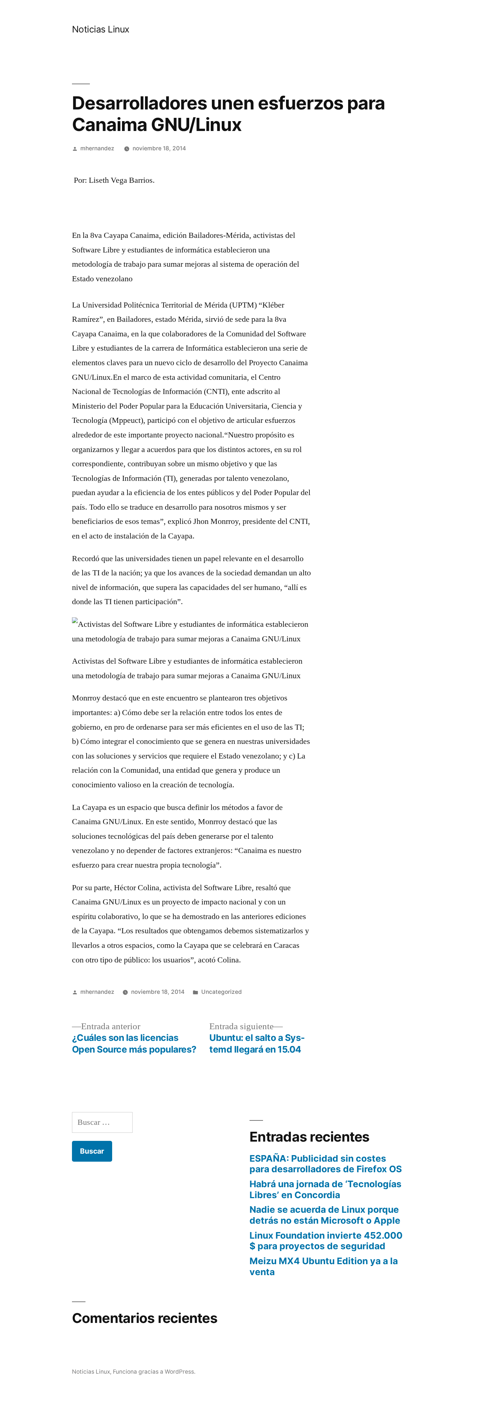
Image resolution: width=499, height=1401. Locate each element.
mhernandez (97, 148)
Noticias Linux (100, 29)
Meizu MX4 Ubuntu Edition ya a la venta (324, 1266)
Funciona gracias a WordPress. (154, 1371)
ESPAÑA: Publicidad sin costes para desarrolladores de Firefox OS (326, 1164)
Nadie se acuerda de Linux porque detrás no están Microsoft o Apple (325, 1215)
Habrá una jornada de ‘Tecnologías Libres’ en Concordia (325, 1189)
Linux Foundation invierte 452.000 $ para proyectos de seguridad (326, 1241)
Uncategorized (221, 991)
